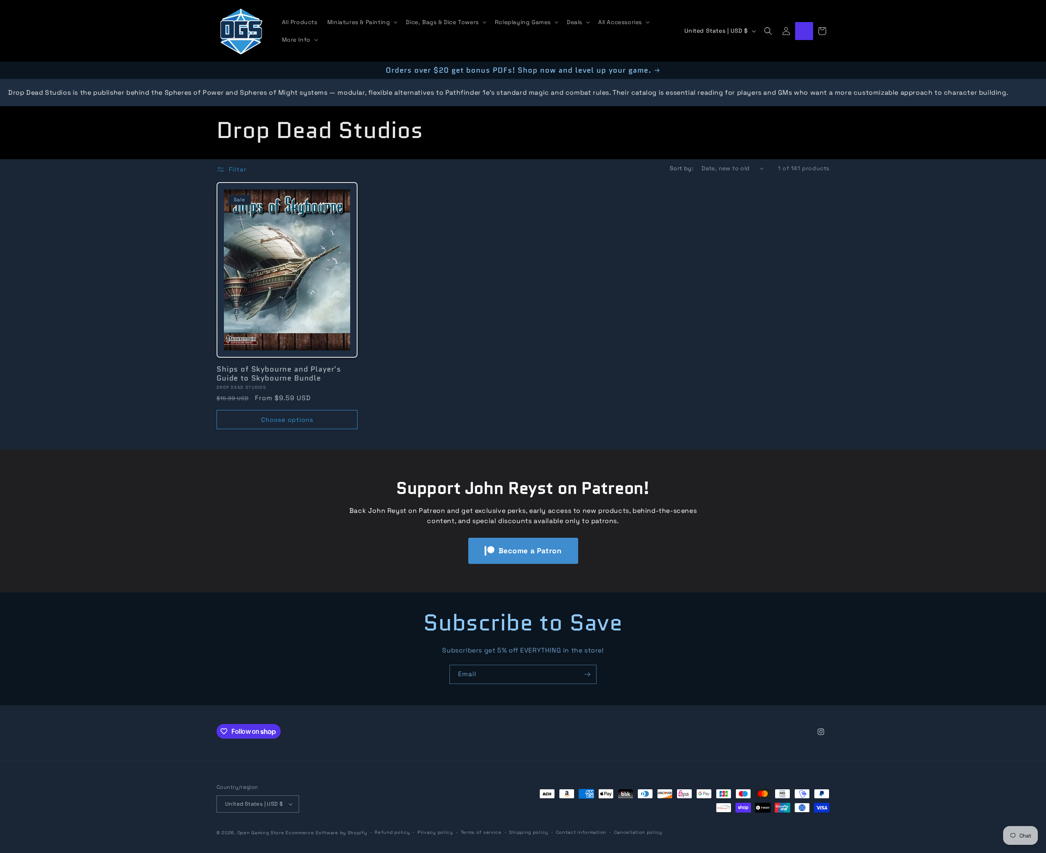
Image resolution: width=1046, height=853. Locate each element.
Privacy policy (435, 832)
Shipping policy (528, 832)
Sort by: (681, 168)
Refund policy (392, 832)
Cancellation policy (638, 832)
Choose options (287, 419)
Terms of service (481, 832)
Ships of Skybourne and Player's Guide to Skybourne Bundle (279, 374)
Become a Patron (530, 550)
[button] (361, 22)
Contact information (581, 832)
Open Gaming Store (260, 832)
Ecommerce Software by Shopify (326, 832)
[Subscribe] (587, 674)
